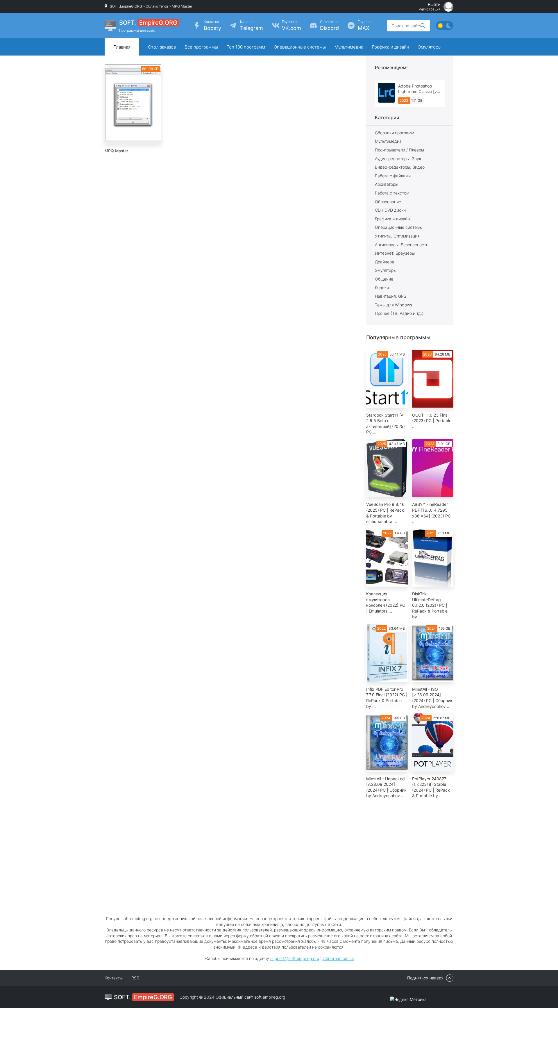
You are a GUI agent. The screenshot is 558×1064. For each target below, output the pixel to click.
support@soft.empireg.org (294, 958)
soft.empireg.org (269, 997)
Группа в (291, 25)
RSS (135, 977)
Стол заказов (162, 47)
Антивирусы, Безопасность (401, 244)
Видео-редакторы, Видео (400, 167)
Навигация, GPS (390, 296)
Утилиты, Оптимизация (397, 235)
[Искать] (423, 25)
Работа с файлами (393, 175)
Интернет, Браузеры (395, 253)
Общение (384, 278)
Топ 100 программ (246, 47)
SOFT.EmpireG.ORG (126, 6)
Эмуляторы (429, 47)
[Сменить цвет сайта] (444, 25)
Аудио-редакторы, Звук (398, 158)
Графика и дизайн (390, 47)
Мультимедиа (349, 47)
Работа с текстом (392, 192)
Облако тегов (157, 6)
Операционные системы (300, 47)
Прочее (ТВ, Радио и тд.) (399, 313)
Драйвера (384, 261)
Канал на (212, 25)
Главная (121, 47)
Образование (388, 201)
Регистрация (430, 9)
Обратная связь (338, 958)
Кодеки (382, 287)
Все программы (201, 47)
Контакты (114, 977)
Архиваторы (386, 184)
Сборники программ (394, 132)
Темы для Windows (393, 304)
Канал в (251, 25)
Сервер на (329, 25)
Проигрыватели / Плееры (399, 149)
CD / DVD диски (390, 210)
